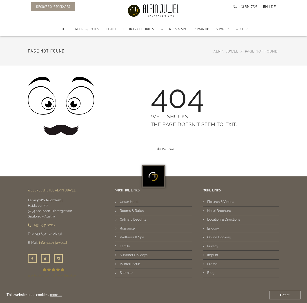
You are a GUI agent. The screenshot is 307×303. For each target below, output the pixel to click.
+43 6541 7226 (44, 225)
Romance (127, 228)
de (273, 7)
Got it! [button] (285, 295)
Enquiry (213, 228)
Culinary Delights (138, 29)
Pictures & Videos (220, 202)
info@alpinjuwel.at (53, 243)
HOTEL (63, 29)
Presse (212, 264)
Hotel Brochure (219, 211)
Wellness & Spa (174, 29)
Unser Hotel (129, 202)
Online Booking (219, 237)
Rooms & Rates (87, 29)
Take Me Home (164, 149)
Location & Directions (223, 219)
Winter (242, 29)
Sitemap (126, 273)
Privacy (212, 246)
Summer (222, 29)
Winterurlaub (130, 264)
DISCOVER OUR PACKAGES (53, 6)
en (265, 7)
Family (111, 29)
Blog (210, 273)
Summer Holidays (133, 255)
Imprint (212, 255)
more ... (56, 295)
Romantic (201, 29)
